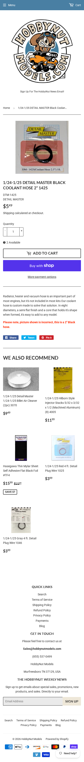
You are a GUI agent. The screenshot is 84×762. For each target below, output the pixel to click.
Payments (42, 620)
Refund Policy (42, 610)
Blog (42, 626)
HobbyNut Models (31, 739)
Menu (11, 5)
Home (6, 107)
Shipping (8, 213)
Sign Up (71, 701)
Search (42, 594)
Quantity (8, 224)
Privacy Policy (42, 615)
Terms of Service (42, 599)
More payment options (42, 276)
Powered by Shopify (57, 739)
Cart (78, 5)
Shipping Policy (42, 605)
